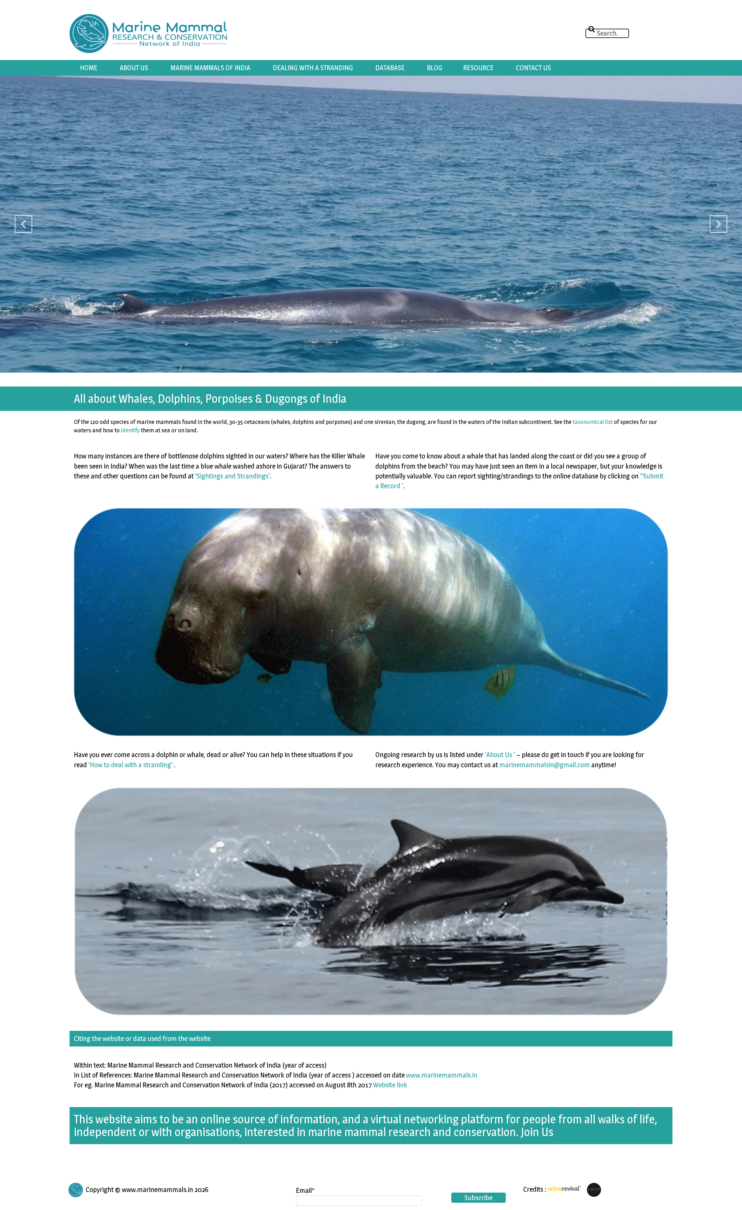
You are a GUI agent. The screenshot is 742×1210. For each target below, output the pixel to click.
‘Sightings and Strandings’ (232, 476)
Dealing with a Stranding (313, 68)
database (390, 68)
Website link (390, 1085)
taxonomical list (593, 421)
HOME (88, 68)
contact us (533, 68)
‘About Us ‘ (500, 754)
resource (478, 68)
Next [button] (718, 224)
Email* (305, 1190)
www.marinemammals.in (441, 1075)
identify (130, 430)
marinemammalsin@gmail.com (544, 765)
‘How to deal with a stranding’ (130, 765)
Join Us (537, 1132)
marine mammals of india (210, 68)
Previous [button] (23, 224)
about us (134, 68)
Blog (434, 68)
